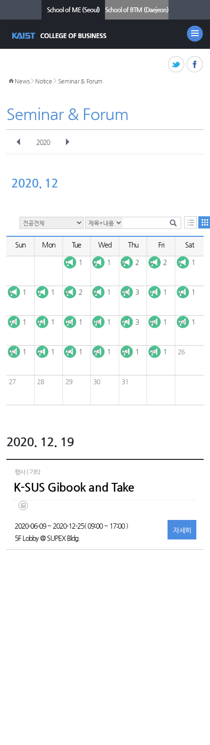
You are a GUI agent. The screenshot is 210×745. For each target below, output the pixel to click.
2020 (43, 142)
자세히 (182, 530)
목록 (190, 222)
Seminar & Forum (80, 81)
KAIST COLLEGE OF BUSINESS (60, 35)
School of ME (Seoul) (73, 9)
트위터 (176, 64)
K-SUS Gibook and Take (74, 487)
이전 (18, 142)
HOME (11, 81)
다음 (67, 142)
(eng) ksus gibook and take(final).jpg (25, 512)
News (22, 81)
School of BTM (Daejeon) (136, 9)
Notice (43, 81)
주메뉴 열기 (195, 33)
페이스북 (195, 64)
